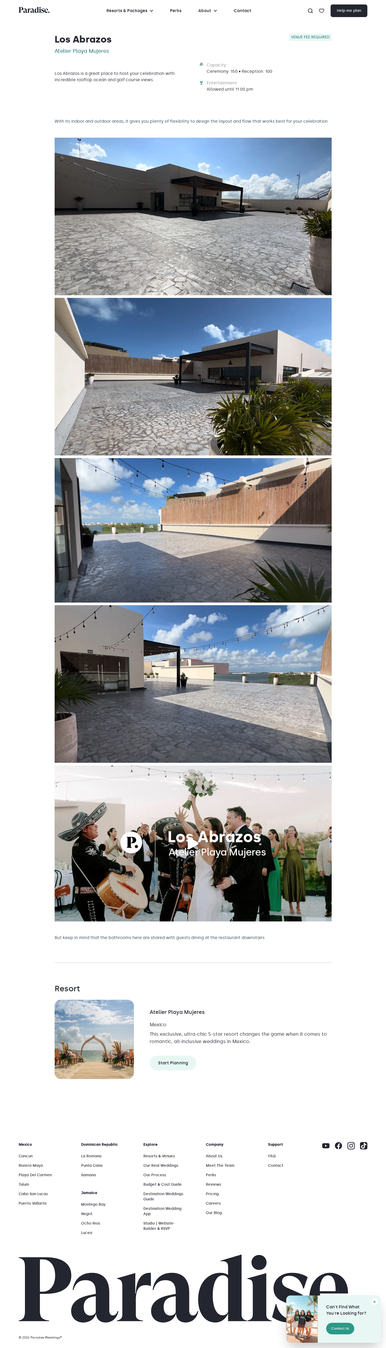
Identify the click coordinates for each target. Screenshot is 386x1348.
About (204, 10)
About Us (214, 1156)
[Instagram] (351, 1145)
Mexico (25, 1144)
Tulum (24, 1184)
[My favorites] (321, 10)
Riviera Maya (31, 1165)
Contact (242, 10)
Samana (88, 1175)
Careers (213, 1203)
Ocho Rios (90, 1223)
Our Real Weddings (160, 1165)
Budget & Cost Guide (162, 1184)
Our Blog (214, 1213)
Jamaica (89, 1193)
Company (214, 1144)
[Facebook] (338, 1145)
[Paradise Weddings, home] (34, 10)
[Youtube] (326, 1145)
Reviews (213, 1184)
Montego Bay (93, 1204)
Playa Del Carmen (35, 1175)
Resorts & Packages (126, 10)
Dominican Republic (99, 1144)
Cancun (26, 1156)
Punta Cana (91, 1165)
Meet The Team (220, 1165)
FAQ (272, 1156)
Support (275, 1144)
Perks (175, 10)
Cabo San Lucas (33, 1194)
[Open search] (310, 10)
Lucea (86, 1233)
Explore (150, 1144)
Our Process (154, 1175)
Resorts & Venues (159, 1156)
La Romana (91, 1156)
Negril (86, 1214)
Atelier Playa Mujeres (177, 1012)
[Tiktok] (363, 1145)
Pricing (212, 1194)
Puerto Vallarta (32, 1203)
